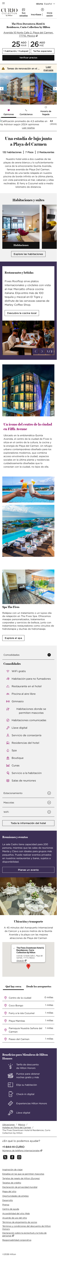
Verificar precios (36, 57)
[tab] (8, 113)
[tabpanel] (28, 124)
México (21, 1124)
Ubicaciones (8, 1124)
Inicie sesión (49, 14)
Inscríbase (36, 14)
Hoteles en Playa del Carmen (16, 1127)
